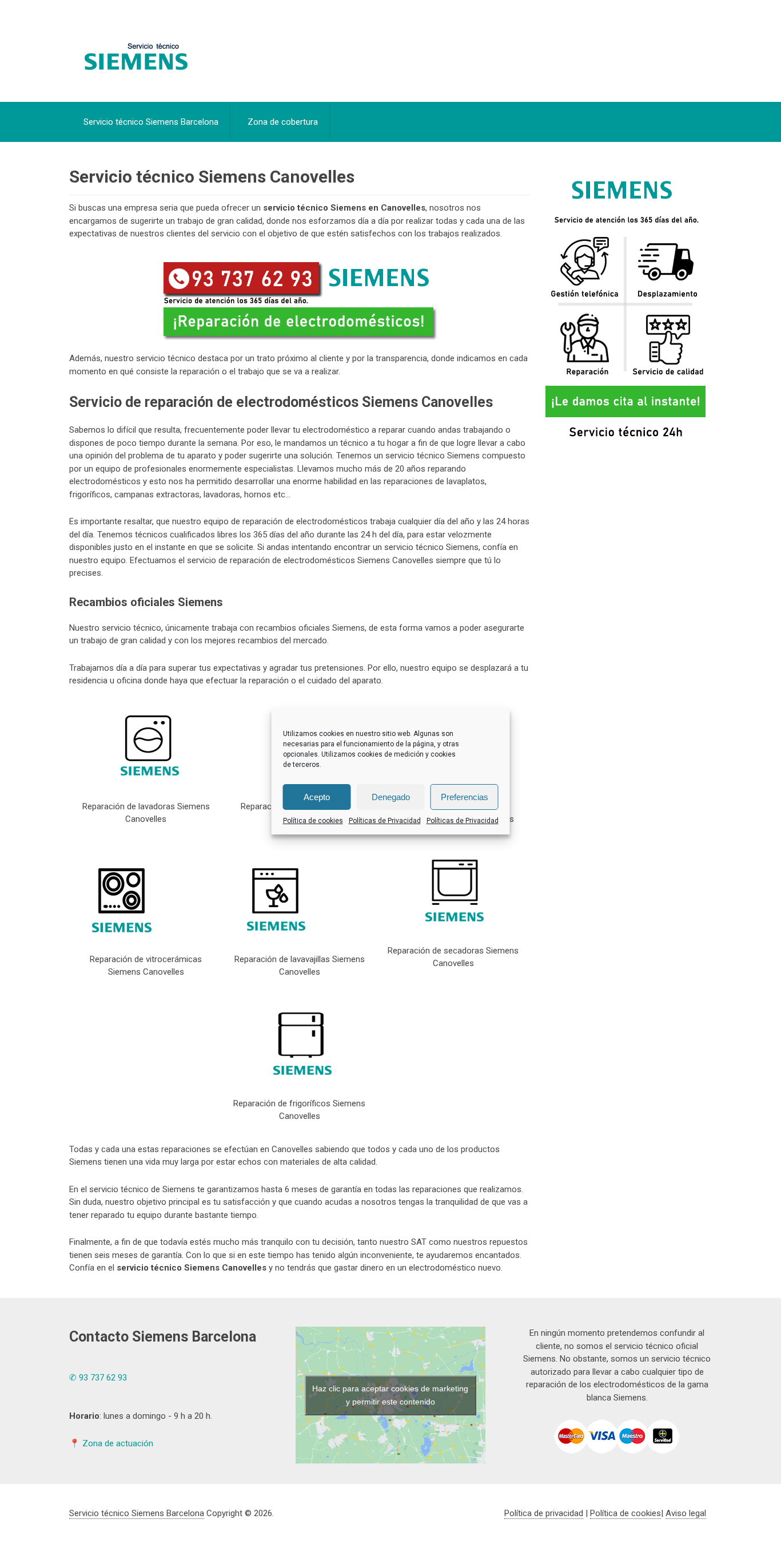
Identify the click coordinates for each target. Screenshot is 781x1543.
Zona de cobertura (283, 122)
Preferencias (464, 797)
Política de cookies (313, 821)
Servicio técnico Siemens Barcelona (150, 122)
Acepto (317, 797)
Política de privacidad (543, 1513)
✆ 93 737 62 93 (98, 1377)
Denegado (391, 797)
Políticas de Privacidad (385, 821)
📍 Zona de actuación (111, 1443)
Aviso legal (686, 1513)
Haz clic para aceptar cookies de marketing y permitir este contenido (390, 1395)
